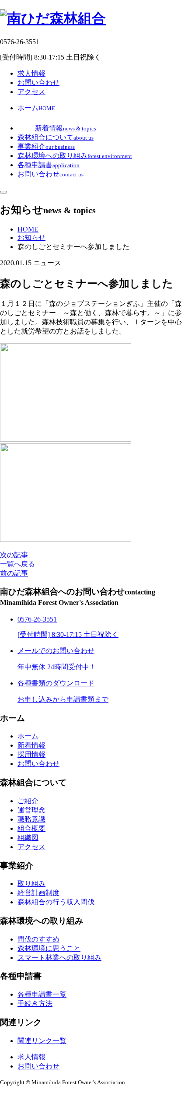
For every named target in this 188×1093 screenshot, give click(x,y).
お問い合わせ (38, 82)
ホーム (27, 736)
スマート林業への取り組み (59, 957)
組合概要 (31, 828)
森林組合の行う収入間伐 (55, 902)
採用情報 (31, 754)
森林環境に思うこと (48, 948)
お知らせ (31, 237)
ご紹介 (27, 801)
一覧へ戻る (17, 564)
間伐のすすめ (38, 939)
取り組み (31, 883)
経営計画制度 (38, 892)
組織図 (27, 837)
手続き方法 (34, 1003)
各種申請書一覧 (41, 994)
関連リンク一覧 (41, 1040)
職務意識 (31, 819)
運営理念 (31, 810)
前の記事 (14, 573)
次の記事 (14, 555)
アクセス (31, 91)
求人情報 (31, 73)
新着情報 (31, 745)
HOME (27, 229)
